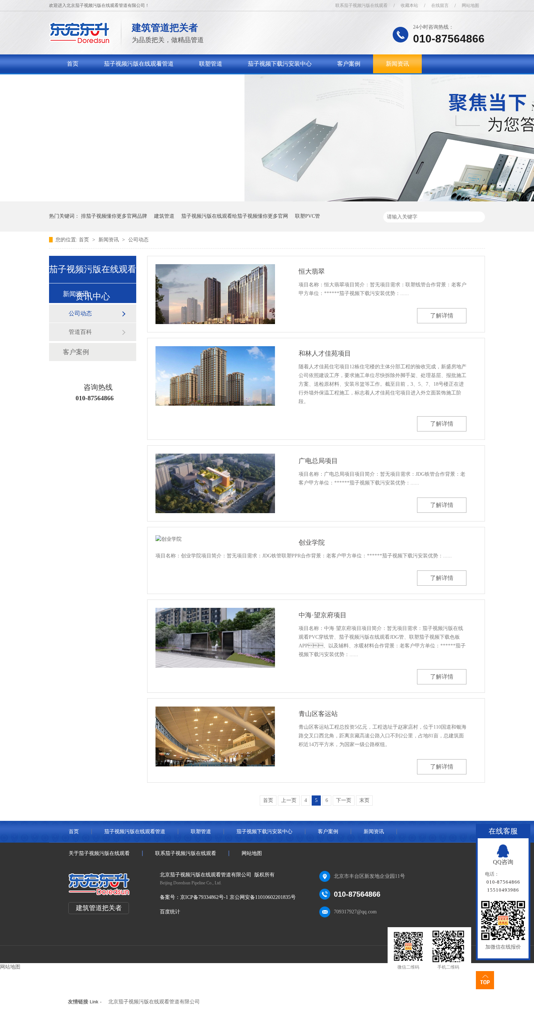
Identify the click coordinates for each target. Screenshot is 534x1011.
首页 (72, 64)
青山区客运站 (318, 713)
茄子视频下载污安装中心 (280, 64)
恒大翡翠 (312, 271)
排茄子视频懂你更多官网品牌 (114, 216)
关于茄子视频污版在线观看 (102, 82)
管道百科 (80, 332)
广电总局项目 (318, 460)
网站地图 (470, 5)
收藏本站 (409, 5)
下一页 (343, 800)
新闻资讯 (397, 64)
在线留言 (440, 5)
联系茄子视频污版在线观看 (361, 5)
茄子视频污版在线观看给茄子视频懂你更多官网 (234, 216)
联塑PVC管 (307, 216)
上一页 (288, 800)
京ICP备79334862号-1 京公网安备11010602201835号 (238, 897)
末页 (364, 800)
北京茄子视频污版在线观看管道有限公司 (154, 1001)
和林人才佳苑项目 (325, 353)
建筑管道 (164, 216)
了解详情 (441, 315)
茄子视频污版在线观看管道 (139, 64)
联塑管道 (210, 64)
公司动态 (138, 239)
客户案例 (348, 64)
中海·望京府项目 (323, 615)
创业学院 (312, 542)
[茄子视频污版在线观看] (79, 42)
